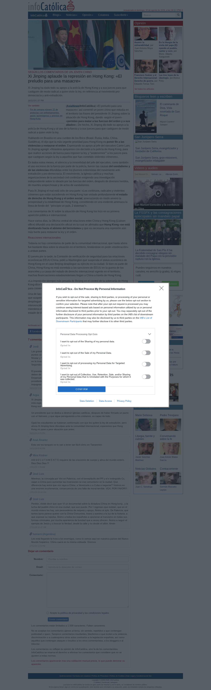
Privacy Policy (124, 401)
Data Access (105, 401)
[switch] (146, 341)
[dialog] (105, 345)
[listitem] (105, 334)
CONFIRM (82, 389)
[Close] (162, 289)
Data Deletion (87, 401)
